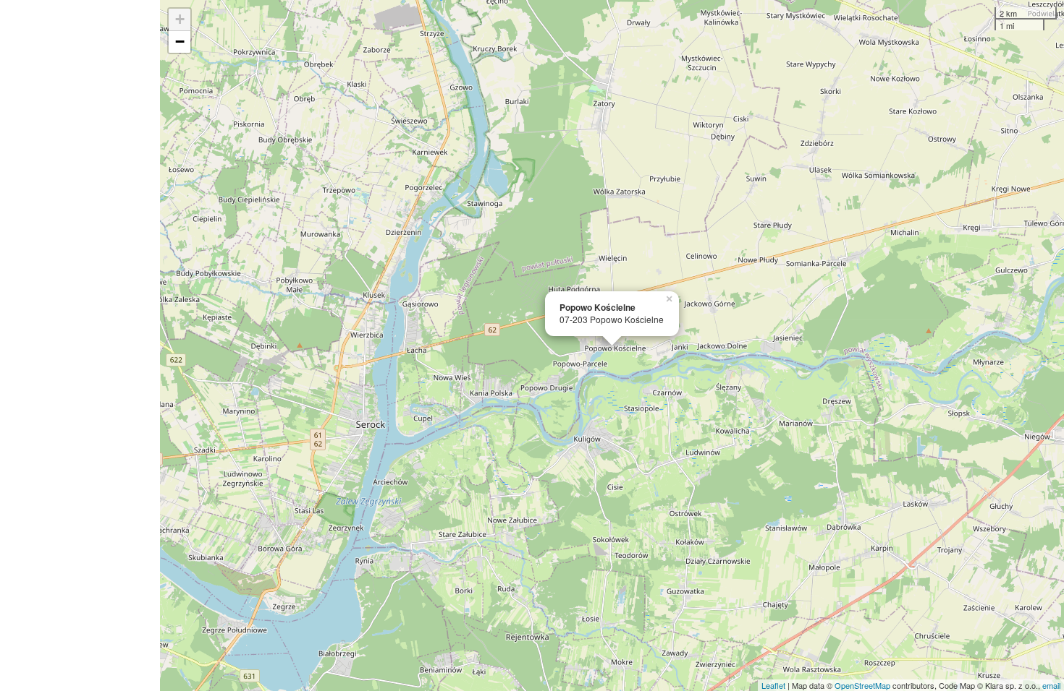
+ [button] (180, 19)
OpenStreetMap (862, 685)
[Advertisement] (80, 345)
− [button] (180, 42)
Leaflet (773, 685)
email (1051, 685)
